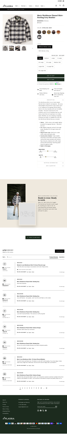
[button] (50, 21)
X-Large (59, 58)
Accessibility (6, 413)
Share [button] (33, 271)
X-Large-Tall (50, 66)
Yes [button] (27, 271)
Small (40, 58)
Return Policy (6, 408)
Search (4, 400)
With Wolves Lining (44, 51)
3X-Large (48, 62)
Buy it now (50, 79)
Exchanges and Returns (24, 402)
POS (28, 428)
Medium (46, 58)
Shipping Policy (6, 411)
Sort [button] (4, 257)
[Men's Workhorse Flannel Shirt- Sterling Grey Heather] (39, 37)
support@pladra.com (23, 406)
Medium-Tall (57, 62)
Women (23, 6)
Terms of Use (6, 406)
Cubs (30, 6)
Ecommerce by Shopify (35, 428)
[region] (33, 9)
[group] (9, 250)
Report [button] (30, 271)
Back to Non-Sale (34, 237)
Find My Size (55, 55)
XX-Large (41, 62)
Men (16, 6)
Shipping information (51, 162)
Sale (42, 6)
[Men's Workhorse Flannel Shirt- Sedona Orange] (58, 32)
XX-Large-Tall (42, 70)
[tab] (54, 257)
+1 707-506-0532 (22, 404)
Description (51, 99)
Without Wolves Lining (45, 46)
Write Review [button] (59, 251)
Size (38, 55)
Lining (39, 43)
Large (53, 58)
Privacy (4, 404)
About (37, 6)
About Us (5, 402)
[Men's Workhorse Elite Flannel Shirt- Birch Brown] (39, 32)
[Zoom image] (18, 29)
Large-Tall (41, 66)
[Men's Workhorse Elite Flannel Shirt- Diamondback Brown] (44, 32)
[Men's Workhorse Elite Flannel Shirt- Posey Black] (53, 32)
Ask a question (50, 165)
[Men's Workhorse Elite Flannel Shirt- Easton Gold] (49, 32)
